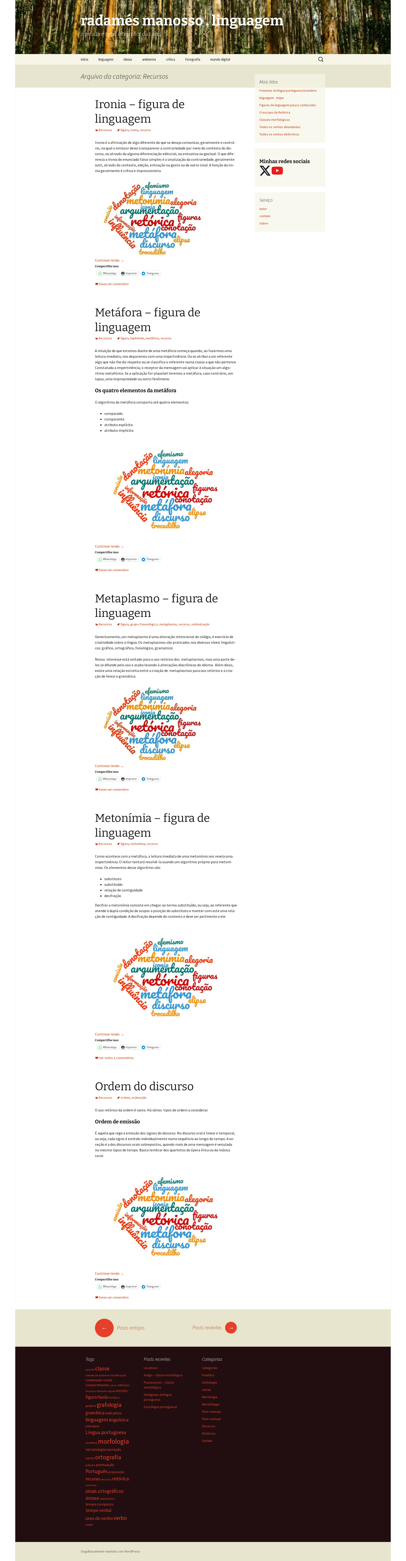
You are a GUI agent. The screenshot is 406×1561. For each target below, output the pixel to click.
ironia (134, 130)
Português (97, 1471)
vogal (89, 1524)
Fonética (208, 1375)
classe (102, 1368)
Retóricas (209, 1433)
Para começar (211, 1411)
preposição (116, 1472)
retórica (120, 1478)
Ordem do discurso (144, 1086)
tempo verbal (98, 1510)
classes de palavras (97, 1375)
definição (123, 1385)
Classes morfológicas (274, 120)
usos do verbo (99, 1518)
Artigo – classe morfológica (163, 1375)
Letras (206, 1390)
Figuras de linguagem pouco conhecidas (287, 105)
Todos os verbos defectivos (279, 134)
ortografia (108, 1457)
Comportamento (97, 1385)
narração (113, 1449)
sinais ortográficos (105, 1491)
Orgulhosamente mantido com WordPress (110, 1551)
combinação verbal (99, 1380)
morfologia (113, 1441)
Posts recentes (213, 1327)
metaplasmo (168, 624)
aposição (90, 1369)
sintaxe (92, 1498)
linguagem (105, 59)
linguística (119, 1420)
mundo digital (220, 59)
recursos (106, 1479)
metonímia (137, 844)
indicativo (113, 1413)
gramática (95, 1413)
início (84, 59)
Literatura (92, 1426)
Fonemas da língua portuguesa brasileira (287, 90)
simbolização (200, 624)
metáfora (152, 338)
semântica (91, 1485)
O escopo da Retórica (274, 112)
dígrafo (111, 1391)
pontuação (105, 1464)
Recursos (105, 130)
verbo (120, 1517)
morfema (91, 1442)
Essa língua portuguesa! (160, 1407)
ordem (125, 1097)
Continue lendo (109, 260)
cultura (113, 1385)
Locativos (150, 1368)
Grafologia (209, 1382)
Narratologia (210, 1404)
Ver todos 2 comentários (116, 1058)
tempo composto (99, 1504)
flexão (103, 1397)
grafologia (109, 1404)
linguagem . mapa (271, 98)
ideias (128, 59)
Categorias (210, 1368)
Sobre (263, 223)
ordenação (139, 1097)
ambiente (149, 59)
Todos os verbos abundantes (280, 127)
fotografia (192, 59)
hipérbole (137, 338)
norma (90, 1458)
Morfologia (209, 1397)
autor (263, 209)
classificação (118, 1375)
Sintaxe (207, 1441)
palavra (90, 1465)
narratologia (96, 1449)
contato (264, 216)
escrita (121, 1390)
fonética (114, 1397)
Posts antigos (123, 1327)
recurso (145, 130)
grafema (91, 1406)
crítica (170, 59)
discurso (102, 1391)
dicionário (91, 1391)
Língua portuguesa (106, 1432)
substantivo (107, 1498)
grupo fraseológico (144, 624)
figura (125, 130)
